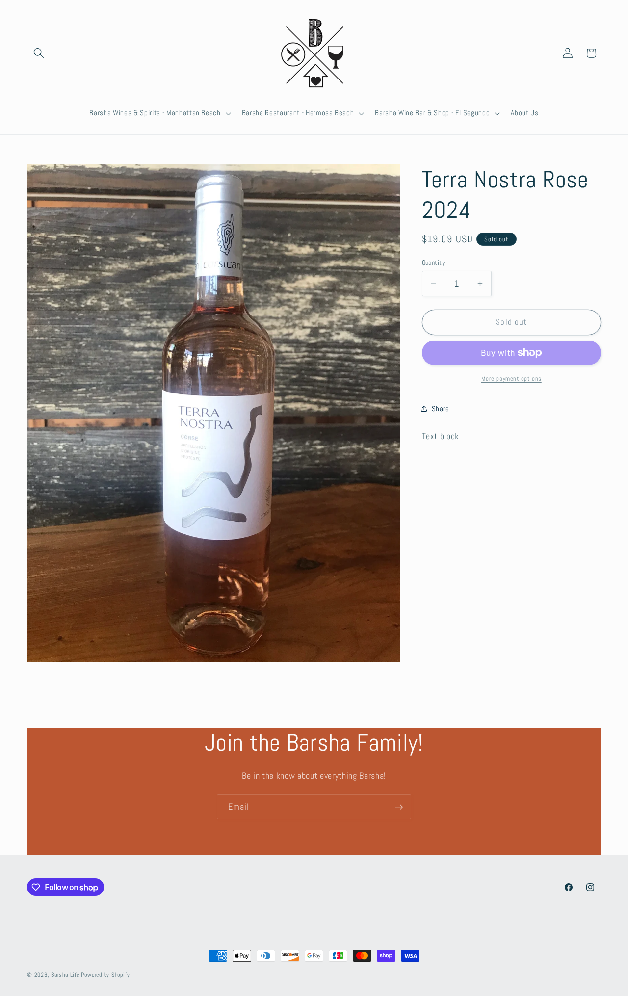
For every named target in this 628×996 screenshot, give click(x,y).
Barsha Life (65, 975)
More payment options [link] (511, 378)
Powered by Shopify (105, 975)
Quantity (433, 262)
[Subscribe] (399, 807)
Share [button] (440, 408)
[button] (39, 53)
